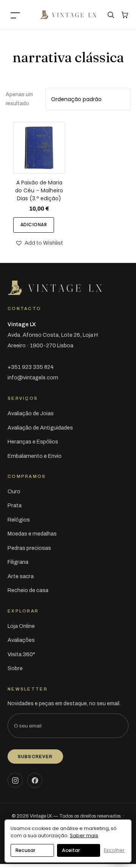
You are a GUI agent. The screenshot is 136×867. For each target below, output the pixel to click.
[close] (17, 14)
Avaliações (21, 640)
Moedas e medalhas (32, 534)
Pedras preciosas (29, 548)
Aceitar (71, 850)
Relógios (19, 520)
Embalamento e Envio (35, 456)
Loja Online (21, 626)
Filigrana (18, 562)
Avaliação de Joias (31, 413)
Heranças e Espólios (33, 442)
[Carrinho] (124, 14)
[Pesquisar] (111, 15)
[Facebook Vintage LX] (34, 780)
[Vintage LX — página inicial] (68, 14)
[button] (39, 243)
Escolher (114, 850)
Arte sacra (21, 576)
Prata (15, 505)
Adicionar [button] (33, 224)
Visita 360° (21, 654)
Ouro (14, 491)
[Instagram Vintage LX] (15, 780)
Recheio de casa (28, 590)
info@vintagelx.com (33, 377)
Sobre (15, 668)
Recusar (25, 850)
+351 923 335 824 (31, 367)
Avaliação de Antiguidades (40, 428)
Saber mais (84, 835)
